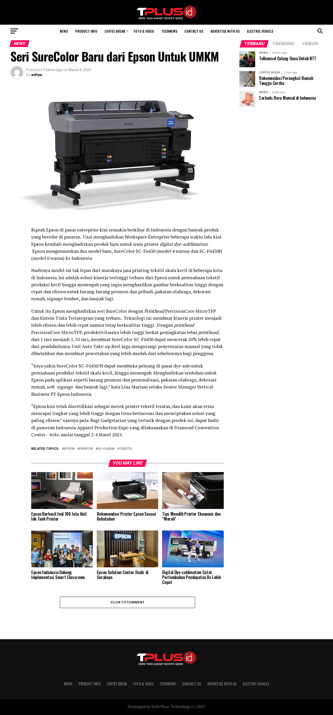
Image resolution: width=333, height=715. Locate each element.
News (64, 31)
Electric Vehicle (260, 31)
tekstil (125, 449)
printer (86, 449)
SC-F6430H (106, 449)
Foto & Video (144, 31)
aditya (36, 75)
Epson (69, 449)
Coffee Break (115, 31)
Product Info (86, 31)
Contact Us (193, 31)
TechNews (169, 31)
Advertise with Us (225, 31)
